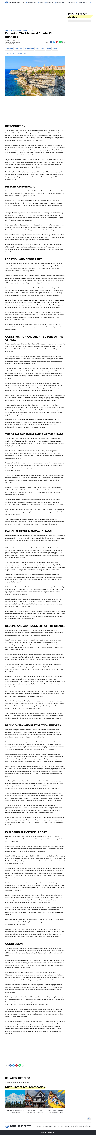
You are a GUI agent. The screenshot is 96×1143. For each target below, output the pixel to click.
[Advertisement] (16, 17)
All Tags (89, 1126)
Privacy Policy (56, 1126)
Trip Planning (71, 2)
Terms (50, 1126)
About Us (39, 1126)
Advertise (79, 1126)
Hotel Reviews (83, 2)
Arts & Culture (40, 48)
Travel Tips (50, 2)
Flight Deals (18, 48)
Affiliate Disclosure (65, 1126)
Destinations (32, 2)
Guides (41, 2)
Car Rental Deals (29, 48)
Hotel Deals (9, 48)
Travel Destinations (22, 53)
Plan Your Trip (10, 53)
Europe (49, 48)
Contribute (45, 1126)
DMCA (84, 1126)
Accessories (60, 2)
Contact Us (73, 1126)
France (55, 48)
